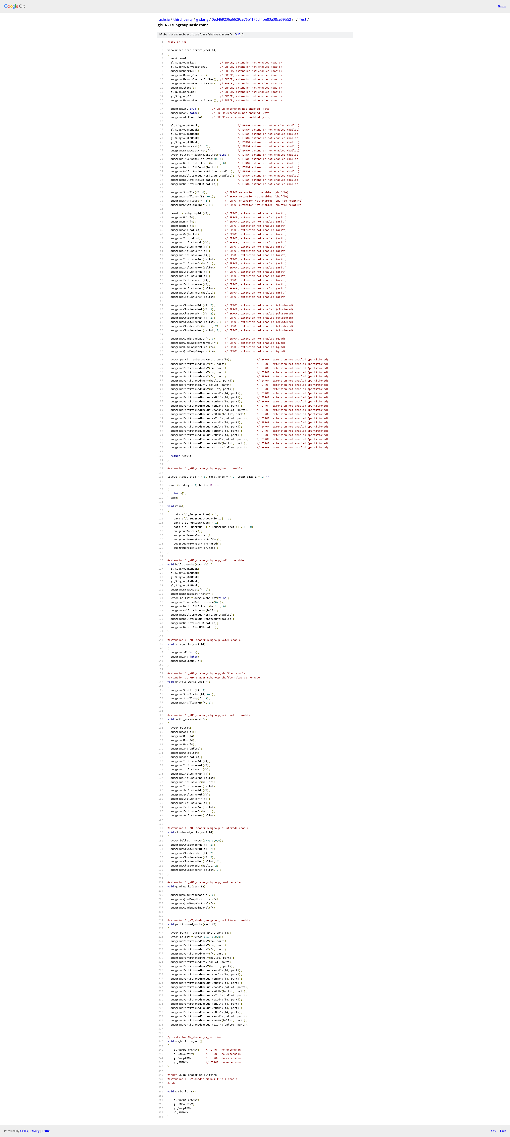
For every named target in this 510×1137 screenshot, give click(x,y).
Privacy (34, 1131)
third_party (183, 19)
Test (302, 19)
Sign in (502, 6)
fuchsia (163, 19)
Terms (46, 1131)
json (503, 1130)
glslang (202, 19)
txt (493, 1130)
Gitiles (24, 1131)
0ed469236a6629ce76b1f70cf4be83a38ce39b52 (251, 19)
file (239, 34)
